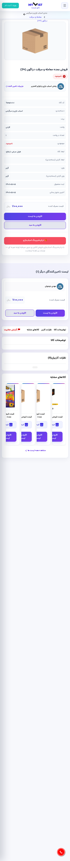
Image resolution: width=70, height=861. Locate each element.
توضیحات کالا (60, 330)
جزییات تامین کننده (15, 86)
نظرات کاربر (46, 330)
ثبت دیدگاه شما (11, 357)
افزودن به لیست (35, 216)
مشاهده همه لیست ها (37, 450)
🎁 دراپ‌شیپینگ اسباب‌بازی (35, 240)
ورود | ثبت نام (10, 5)
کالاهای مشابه (33, 330)
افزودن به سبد (35, 225)
